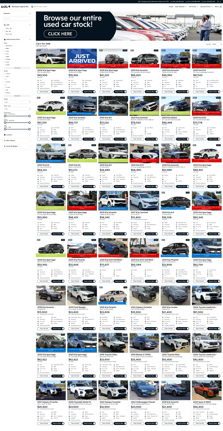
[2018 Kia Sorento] (51, 295)
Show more (17, 68)
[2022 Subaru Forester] (144, 295)
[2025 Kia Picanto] (82, 248)
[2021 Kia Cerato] (175, 295)
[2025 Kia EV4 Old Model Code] (113, 248)
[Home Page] (5, 7)
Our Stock (192, 7)
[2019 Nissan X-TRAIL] (144, 343)
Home (171, 7)
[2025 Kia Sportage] (113, 58)
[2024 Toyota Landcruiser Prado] (207, 295)
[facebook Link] (218, 2)
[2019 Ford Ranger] (82, 295)
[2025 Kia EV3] (207, 58)
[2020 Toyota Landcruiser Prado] (207, 343)
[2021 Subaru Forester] (51, 390)
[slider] (5, 116)
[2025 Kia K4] (113, 106)
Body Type (7, 106)
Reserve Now (57, 91)
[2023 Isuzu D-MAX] (207, 390)
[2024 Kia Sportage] (51, 58)
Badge (6, 99)
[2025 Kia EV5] (207, 106)
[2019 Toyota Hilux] (113, 343)
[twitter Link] (220, 2)
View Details (44, 92)
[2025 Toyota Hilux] (175, 343)
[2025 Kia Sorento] (144, 58)
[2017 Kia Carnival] (144, 201)
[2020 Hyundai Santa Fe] (82, 390)
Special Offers (205, 7)
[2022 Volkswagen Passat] (144, 390)
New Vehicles (180, 7)
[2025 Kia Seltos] (175, 106)
